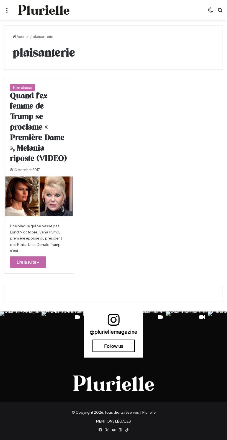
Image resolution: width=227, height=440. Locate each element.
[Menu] (7, 12)
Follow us (113, 346)
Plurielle (149, 412)
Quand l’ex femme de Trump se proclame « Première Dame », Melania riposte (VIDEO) (38, 127)
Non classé (22, 87)
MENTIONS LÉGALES (113, 421)
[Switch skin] (210, 12)
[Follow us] (113, 322)
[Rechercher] (220, 12)
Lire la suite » (28, 261)
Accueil (22, 36)
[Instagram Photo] (21, 332)
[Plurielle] (43, 10)
